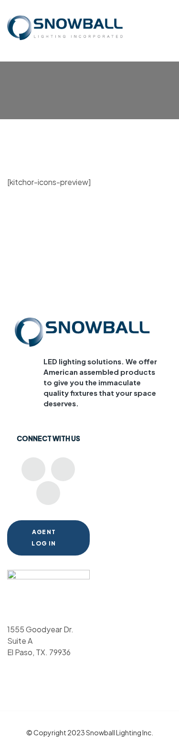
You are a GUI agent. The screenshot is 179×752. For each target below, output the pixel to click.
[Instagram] (48, 493)
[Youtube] (33, 469)
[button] (166, 20)
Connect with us (48, 438)
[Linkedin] (63, 469)
